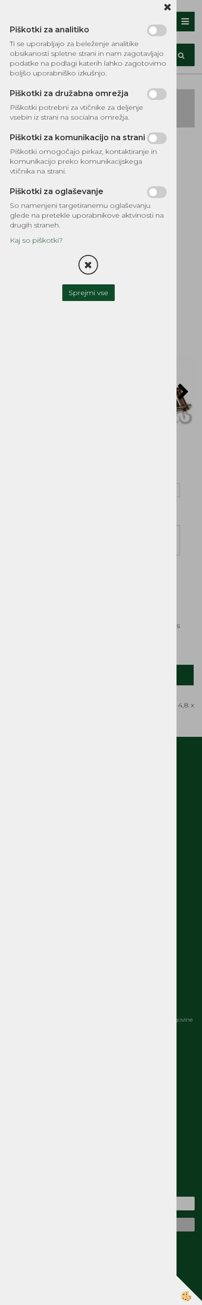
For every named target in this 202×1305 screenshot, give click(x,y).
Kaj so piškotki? (36, 240)
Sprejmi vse (88, 292)
